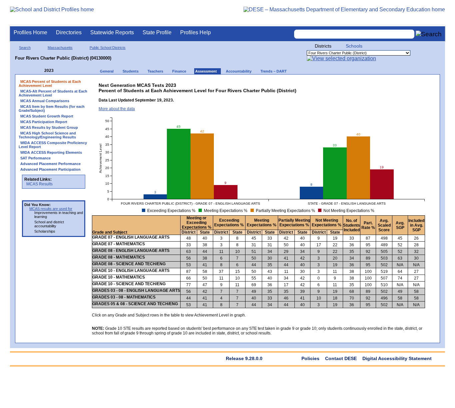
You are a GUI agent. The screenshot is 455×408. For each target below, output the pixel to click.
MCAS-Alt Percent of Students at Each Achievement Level (53, 93)
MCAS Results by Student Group (49, 127)
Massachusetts (60, 48)
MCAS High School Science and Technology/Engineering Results (47, 135)
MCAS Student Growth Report (46, 116)
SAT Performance (35, 158)
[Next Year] (62, 70)
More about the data (117, 108)
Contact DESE (341, 358)
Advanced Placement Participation (50, 169)
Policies (310, 358)
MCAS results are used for (50, 209)
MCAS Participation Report (43, 122)
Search (25, 48)
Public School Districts (108, 48)
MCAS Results (39, 184)
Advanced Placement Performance (50, 164)
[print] (373, 84)
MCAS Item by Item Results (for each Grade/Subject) (52, 108)
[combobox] (354, 34)
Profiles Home (30, 32)
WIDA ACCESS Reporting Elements (51, 152)
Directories (69, 32)
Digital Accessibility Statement (397, 358)
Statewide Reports (112, 32)
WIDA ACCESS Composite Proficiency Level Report (53, 145)
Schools (354, 46)
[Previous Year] (39, 70)
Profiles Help (195, 32)
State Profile (157, 32)
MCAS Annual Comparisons (44, 101)
